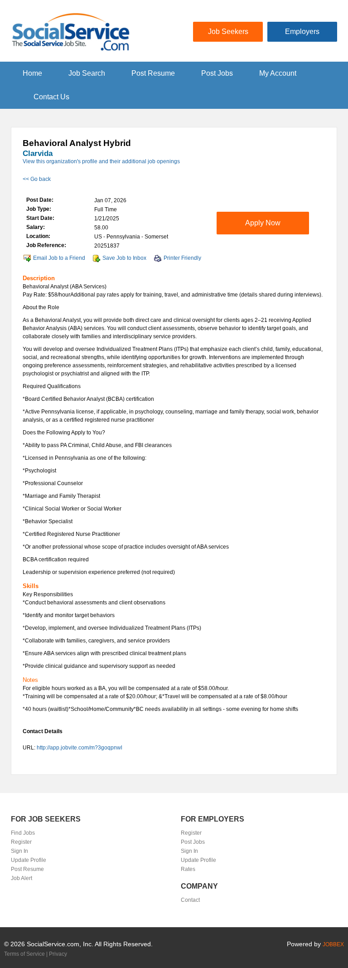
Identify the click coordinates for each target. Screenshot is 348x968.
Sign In (19, 851)
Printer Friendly (182, 258)
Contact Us (51, 97)
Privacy (58, 954)
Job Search (86, 73)
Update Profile (28, 860)
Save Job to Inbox (124, 258)
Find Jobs (23, 833)
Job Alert (21, 878)
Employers (302, 31)
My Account (277, 73)
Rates (188, 869)
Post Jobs (217, 73)
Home (32, 73)
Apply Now (262, 223)
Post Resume (153, 73)
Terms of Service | (26, 954)
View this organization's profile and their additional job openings (101, 161)
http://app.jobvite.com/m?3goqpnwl (79, 747)
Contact (190, 900)
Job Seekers (228, 31)
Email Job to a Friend (59, 258)
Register (21, 842)
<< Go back (37, 179)
